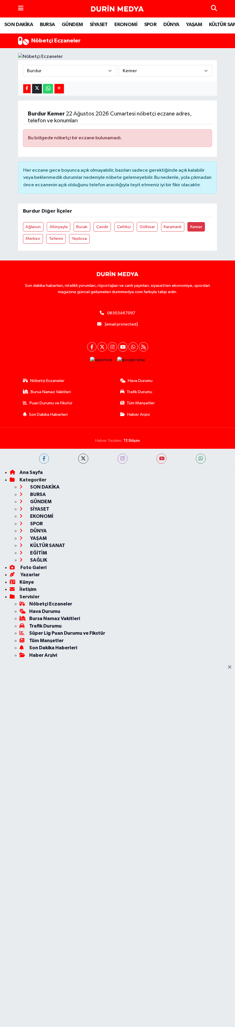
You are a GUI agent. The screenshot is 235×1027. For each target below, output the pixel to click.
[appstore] (101, 359)
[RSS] (143, 347)
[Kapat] (231, 667)
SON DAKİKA (18, 24)
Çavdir (102, 227)
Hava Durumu (140, 381)
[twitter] (83, 459)
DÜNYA (171, 24)
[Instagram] (112, 347)
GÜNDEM (72, 24)
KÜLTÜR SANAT (47, 545)
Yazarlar (29, 574)
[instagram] (122, 459)
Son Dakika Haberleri (48, 414)
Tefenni (56, 238)
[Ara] (214, 8)
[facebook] (44, 459)
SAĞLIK (38, 560)
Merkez (33, 238)
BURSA (47, 24)
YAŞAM (194, 24)
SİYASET (99, 24)
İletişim (27, 589)
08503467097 (121, 313)
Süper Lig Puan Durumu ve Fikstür (67, 633)
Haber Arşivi (138, 414)
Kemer (196, 227)
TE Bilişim (131, 440)
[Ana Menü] (20, 8)
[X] (102, 347)
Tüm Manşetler (141, 403)
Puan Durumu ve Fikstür (51, 403)
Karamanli (172, 227)
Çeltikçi (124, 227)
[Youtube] (123, 347)
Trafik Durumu (139, 392)
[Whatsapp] (133, 347)
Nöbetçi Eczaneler (47, 381)
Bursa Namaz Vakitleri (51, 392)
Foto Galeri (32, 567)
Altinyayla (59, 227)
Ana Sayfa (31, 472)
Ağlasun (33, 227)
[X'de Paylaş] (37, 88)
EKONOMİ (125, 24)
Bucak (81, 227)
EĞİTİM (38, 552)
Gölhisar (147, 227)
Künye (26, 582)
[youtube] (161, 459)
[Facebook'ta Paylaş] (27, 88)
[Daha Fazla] (59, 88)
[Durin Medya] (117, 9)
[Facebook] (92, 347)
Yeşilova (79, 238)
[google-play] (131, 359)
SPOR (150, 24)
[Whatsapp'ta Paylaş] (48, 88)
